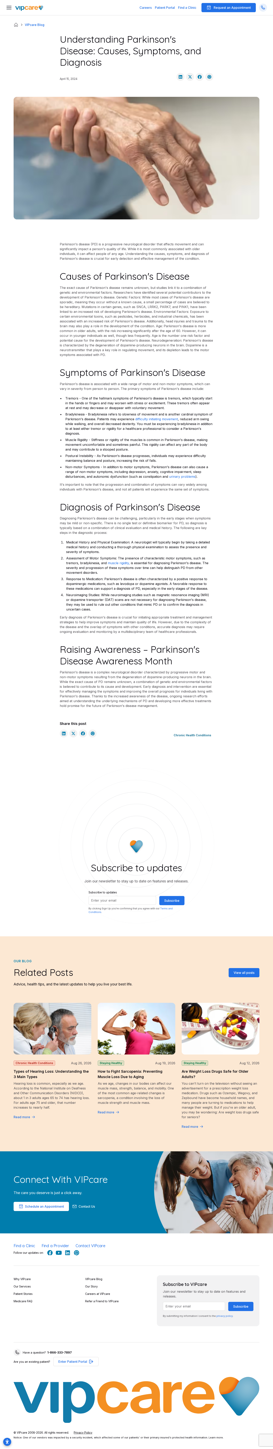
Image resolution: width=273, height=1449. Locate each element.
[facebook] (50, 1253)
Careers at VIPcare (97, 1293)
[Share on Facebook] (200, 77)
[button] (165, 7)
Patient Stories (23, 1293)
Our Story (91, 1286)
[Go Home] (29, 7)
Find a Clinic (187, 8)
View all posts (244, 973)
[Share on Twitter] (190, 77)
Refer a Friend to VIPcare (102, 1301)
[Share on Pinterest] (209, 77)
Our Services (22, 1286)
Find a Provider (55, 1245)
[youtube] (59, 1253)
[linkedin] (67, 1253)
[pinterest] (76, 1253)
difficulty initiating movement (156, 419)
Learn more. (216, 1437)
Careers (145, 8)
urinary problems (182, 477)
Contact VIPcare (90, 1245)
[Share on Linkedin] (180, 77)
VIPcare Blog (93, 1279)
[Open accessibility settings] (7, 1442)
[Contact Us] (263, 8)
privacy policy (224, 1315)
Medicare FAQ (23, 1301)
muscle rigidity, (119, 563)
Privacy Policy (83, 1432)
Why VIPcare (22, 1279)
